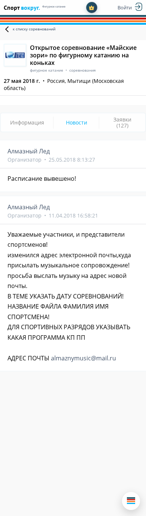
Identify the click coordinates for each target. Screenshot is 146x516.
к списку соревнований (34, 29)
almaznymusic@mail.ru (83, 358)
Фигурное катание (54, 6)
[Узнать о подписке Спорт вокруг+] (91, 7)
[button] (131, 501)
